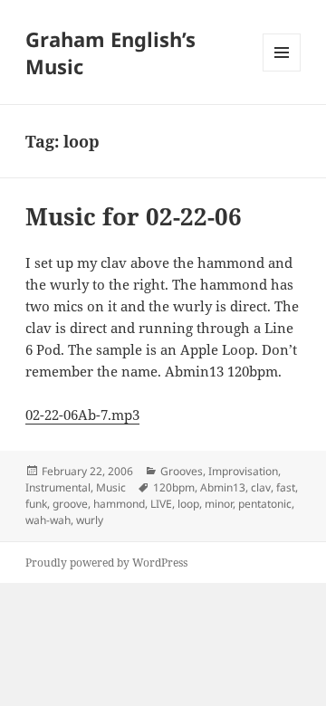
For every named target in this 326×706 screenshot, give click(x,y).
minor (219, 503)
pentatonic (265, 503)
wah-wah (48, 520)
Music (111, 487)
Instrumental (58, 487)
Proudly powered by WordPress (106, 562)
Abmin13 (222, 487)
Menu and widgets (282, 71)
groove (70, 503)
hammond (119, 503)
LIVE (161, 503)
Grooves (181, 471)
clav (261, 487)
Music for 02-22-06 (133, 216)
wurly (89, 520)
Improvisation (243, 471)
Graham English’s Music (110, 52)
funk (36, 503)
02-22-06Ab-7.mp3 (82, 414)
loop (188, 503)
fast (285, 487)
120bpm (174, 487)
